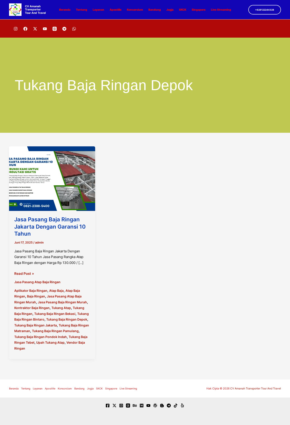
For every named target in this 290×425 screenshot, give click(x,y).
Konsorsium (135, 9)
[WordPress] (155, 405)
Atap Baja (56, 290)
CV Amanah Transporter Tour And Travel (35, 9)
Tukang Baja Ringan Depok (66, 319)
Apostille (115, 9)
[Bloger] (162, 405)
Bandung (154, 9)
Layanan (98, 9)
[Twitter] (114, 405)
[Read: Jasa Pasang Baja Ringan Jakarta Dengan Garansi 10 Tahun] (52, 178)
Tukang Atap (61, 308)
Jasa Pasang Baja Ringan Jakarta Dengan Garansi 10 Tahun (50, 226)
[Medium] (142, 405)
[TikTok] (176, 405)
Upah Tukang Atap (50, 342)
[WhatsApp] (74, 29)
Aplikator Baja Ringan (30, 290)
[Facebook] (25, 29)
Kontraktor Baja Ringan (32, 308)
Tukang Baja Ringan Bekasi (54, 314)
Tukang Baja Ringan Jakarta (35, 325)
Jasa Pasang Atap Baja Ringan (37, 282)
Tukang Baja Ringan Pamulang (55, 331)
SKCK (182, 9)
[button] (264, 9)
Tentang (81, 9)
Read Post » (24, 274)
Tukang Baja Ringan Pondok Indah (40, 337)
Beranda (64, 9)
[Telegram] (64, 29)
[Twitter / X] (35, 29)
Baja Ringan (36, 296)
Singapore (198, 9)
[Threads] (55, 29)
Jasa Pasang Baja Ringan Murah (62, 302)
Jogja (170, 9)
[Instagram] (16, 29)
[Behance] (135, 405)
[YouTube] (45, 29)
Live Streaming (221, 9)
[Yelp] (182, 405)
